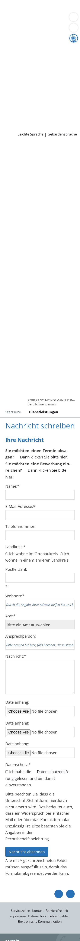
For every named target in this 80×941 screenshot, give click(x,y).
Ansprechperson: (20, 636)
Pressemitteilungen (20, 122)
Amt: (10, 615)
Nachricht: (15, 656)
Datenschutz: (18, 764)
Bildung (71, 46)
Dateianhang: (17, 702)
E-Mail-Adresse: (20, 506)
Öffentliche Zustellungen (25, 127)
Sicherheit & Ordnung (22, 19)
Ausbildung (70, 100)
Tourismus (35, 57)
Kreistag (7, 78)
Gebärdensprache (62, 134)
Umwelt (32, 24)
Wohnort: (14, 595)
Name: (12, 486)
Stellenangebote (17, 100)
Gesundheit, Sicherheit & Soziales (33, 46)
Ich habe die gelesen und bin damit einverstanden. (37, 778)
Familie (9, 13)
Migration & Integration (38, 13)
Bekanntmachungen (21, 62)
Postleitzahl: (16, 569)
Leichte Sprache (30, 134)
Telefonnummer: (20, 526)
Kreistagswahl (15, 89)
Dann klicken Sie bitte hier (43, 457)
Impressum (17, 916)
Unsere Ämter (12, 30)
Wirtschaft (52, 19)
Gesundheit (13, 24)
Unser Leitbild (15, 111)
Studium (10, 106)
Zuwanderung (15, 51)
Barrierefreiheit (57, 910)
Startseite (13, 412)
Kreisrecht (66, 84)
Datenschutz (37, 916)
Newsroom (10, 117)
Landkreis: (15, 546)
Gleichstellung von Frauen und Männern (39, 68)
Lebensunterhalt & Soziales (40, 8)
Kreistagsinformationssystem (29, 84)
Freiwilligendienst (54, 106)
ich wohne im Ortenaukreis (33, 553)
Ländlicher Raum (44, 51)
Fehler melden (59, 916)
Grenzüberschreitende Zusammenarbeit (39, 73)
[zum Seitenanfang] (70, 894)
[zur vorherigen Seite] (58, 894)
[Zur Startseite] (15, 148)
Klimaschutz (14, 57)
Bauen (9, 8)
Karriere (7, 95)
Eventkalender (46, 100)
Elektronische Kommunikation (39, 921)
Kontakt (38, 910)
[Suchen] (73, 27)
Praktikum (28, 106)
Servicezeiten (20, 910)
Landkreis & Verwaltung (21, 35)
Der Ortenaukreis (18, 40)
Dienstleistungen (15, 2)
